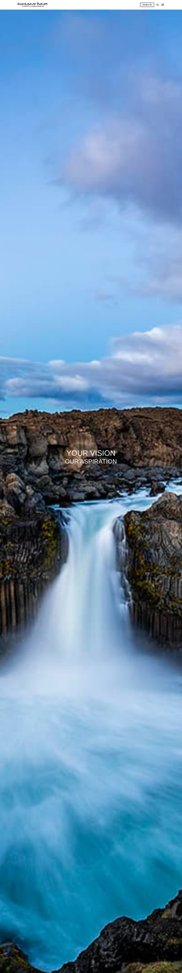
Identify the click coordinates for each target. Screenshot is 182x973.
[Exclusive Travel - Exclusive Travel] (32, 5)
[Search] (158, 4)
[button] (162, 4)
